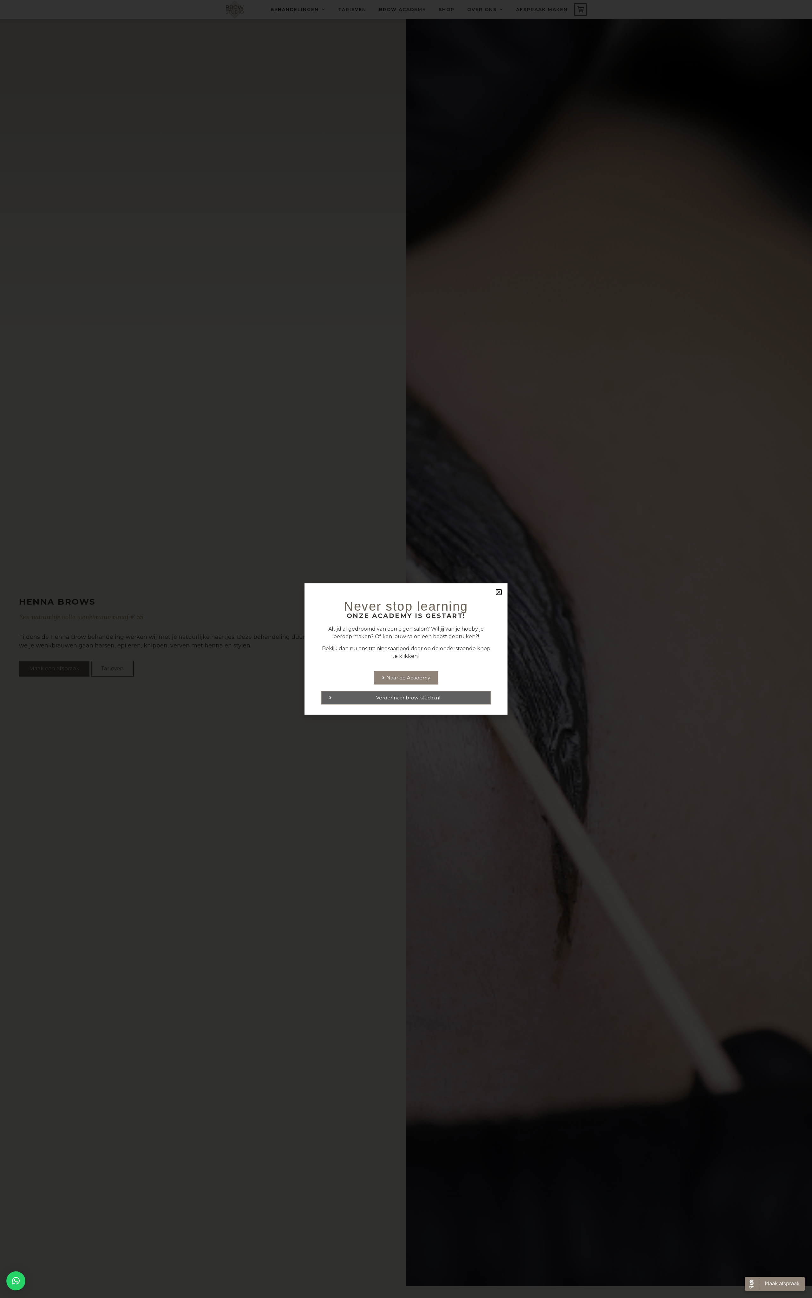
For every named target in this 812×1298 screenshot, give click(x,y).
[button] (15, 1280)
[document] (406, 649)
